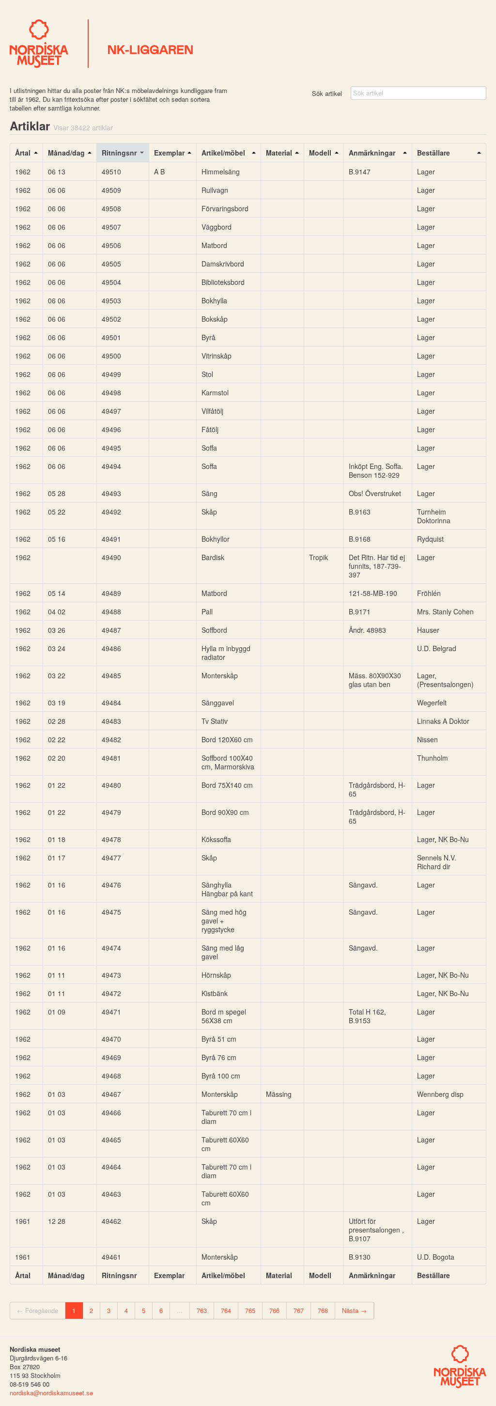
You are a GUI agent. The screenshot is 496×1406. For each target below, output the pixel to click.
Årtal (23, 152)
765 (250, 1310)
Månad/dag (66, 152)
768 (323, 1310)
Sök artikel (327, 93)
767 (299, 1310)
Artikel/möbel (223, 152)
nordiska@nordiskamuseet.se (51, 1392)
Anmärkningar (372, 152)
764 (226, 1310)
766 (274, 1310)
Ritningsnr (119, 152)
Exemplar (169, 152)
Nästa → (354, 1310)
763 (202, 1310)
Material (279, 152)
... (180, 1310)
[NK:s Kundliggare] (248, 43)
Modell (320, 152)
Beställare (433, 152)
